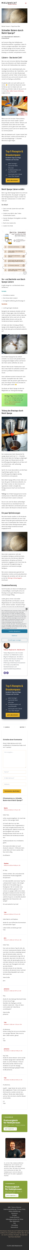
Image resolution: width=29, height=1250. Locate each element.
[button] (26, 609)
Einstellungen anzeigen (14, 640)
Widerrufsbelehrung (14, 1211)
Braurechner (14, 1227)
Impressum (14, 1213)
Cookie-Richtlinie (14, 1217)
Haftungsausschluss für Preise (14, 1219)
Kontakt (14, 1215)
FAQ (14, 1223)
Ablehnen (14, 635)
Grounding (14, 1225)
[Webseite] (7, 673)
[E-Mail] (5, 673)
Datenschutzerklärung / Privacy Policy (14, 1209)
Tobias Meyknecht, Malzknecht (14, 650)
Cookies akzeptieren (14, 631)
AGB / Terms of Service (14, 1207)
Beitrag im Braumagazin (15, 578)
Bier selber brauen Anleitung (15, 91)
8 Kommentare (5, 38)
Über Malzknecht (14, 1221)
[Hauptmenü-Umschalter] (25, 3)
